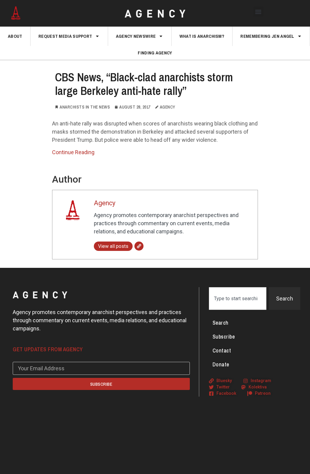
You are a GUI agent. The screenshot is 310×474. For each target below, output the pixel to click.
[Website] (138, 246)
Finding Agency (155, 53)
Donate (221, 364)
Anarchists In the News (85, 107)
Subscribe (224, 336)
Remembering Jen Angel (267, 36)
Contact (222, 350)
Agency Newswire (136, 36)
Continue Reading (73, 152)
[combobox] (237, 298)
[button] (258, 12)
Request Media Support (65, 36)
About (15, 36)
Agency (104, 203)
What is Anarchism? (202, 36)
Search (221, 322)
